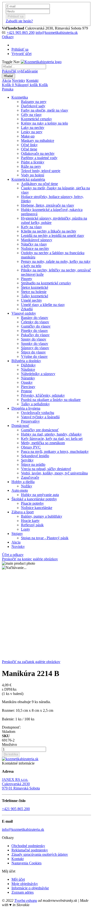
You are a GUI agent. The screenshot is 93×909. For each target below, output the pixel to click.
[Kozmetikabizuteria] (41, 62)
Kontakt (32, 80)
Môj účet (18, 879)
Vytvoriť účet (21, 54)
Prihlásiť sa (19, 49)
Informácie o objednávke (30, 888)
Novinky (18, 80)
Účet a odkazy (13, 555)
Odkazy (8, 37)
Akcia (6, 80)
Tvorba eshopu (25, 900)
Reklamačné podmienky (29, 850)
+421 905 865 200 (21, 32)
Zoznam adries (22, 892)
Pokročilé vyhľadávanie (20, 71)
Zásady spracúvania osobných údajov (39, 854)
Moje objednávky (24, 884)
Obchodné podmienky (28, 846)
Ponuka (7, 89)
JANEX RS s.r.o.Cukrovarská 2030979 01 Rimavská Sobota (21, 783)
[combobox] (24, 66)
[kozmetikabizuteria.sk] (20, 759)
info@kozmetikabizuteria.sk (57, 32)
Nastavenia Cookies (26, 863)
